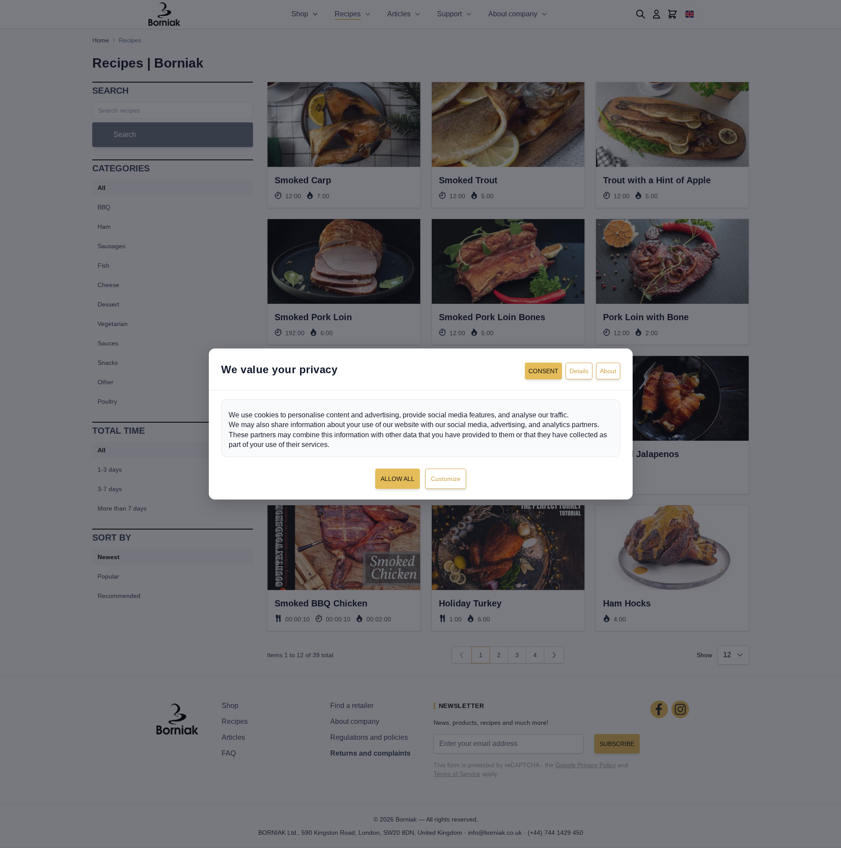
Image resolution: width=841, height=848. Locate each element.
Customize (445, 478)
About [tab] (608, 371)
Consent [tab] (543, 371)
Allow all (398, 478)
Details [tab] (578, 371)
